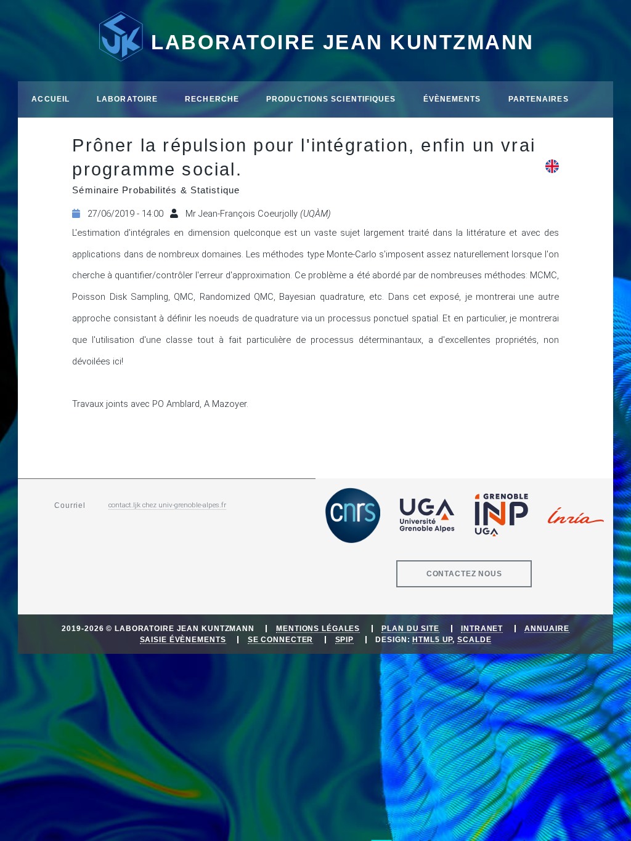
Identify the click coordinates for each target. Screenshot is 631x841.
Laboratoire (127, 99)
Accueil (50, 99)
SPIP (344, 639)
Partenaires (538, 99)
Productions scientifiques (331, 99)
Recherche (212, 99)
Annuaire (546, 628)
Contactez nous (464, 573)
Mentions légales (318, 628)
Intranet (482, 628)
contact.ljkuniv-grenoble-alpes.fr (167, 505)
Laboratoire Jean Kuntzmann (342, 42)
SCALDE (474, 639)
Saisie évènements (183, 639)
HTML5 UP (432, 639)
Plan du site (410, 628)
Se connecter (281, 639)
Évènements (452, 99)
